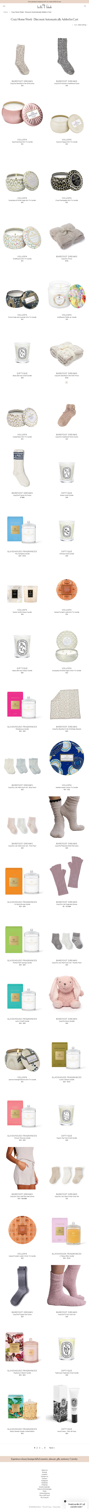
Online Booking (45, 1493)
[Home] (44, 6)
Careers (44, 1478)
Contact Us (44, 1476)
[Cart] (85, 6)
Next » (52, 1447)
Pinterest (45, 1485)
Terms (44, 1507)
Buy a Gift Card (45, 1495)
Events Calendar (44, 1487)
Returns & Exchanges (44, 1489)
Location (44, 1474)
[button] (4, 6)
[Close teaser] (65, 1501)
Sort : (80, 25)
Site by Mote (56, 1507)
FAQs (44, 1491)
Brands (44, 1472)
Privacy (49, 1507)
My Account (44, 1497)
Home (5, 12)
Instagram (44, 1481)
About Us (44, 1470)
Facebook (44, 1483)
